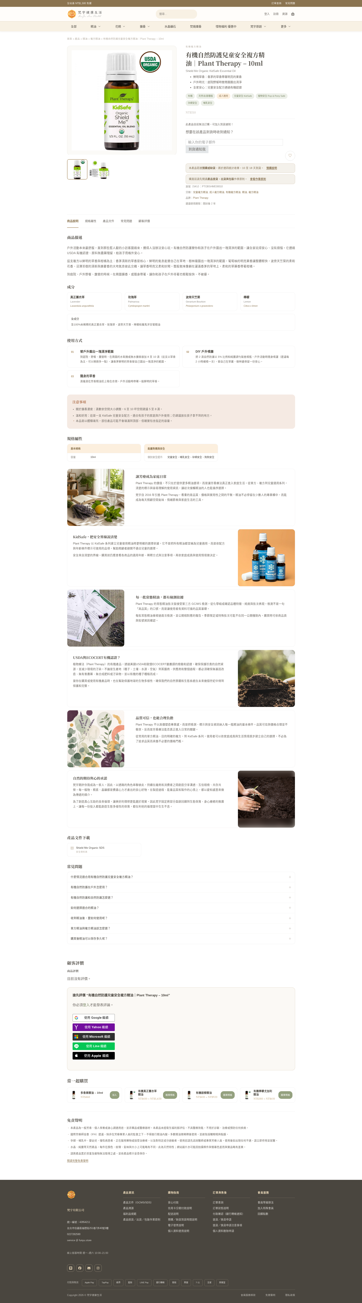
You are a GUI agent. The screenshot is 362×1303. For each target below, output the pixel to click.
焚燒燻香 (195, 26)
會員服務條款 (248, 1295)
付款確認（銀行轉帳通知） (229, 1213)
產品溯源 (128, 1208)
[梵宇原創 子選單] (265, 26)
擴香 (143, 26)
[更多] (289, 26)
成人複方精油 (216, 192)
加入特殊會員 (266, 1208)
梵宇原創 (256, 26)
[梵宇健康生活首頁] (71, 1194)
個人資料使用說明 (178, 1231)
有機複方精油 (233, 192)
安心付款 (173, 1202)
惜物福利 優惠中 (226, 26)
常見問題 (290, 3)
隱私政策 (290, 1295)
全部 (74, 26)
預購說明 (271, 168)
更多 (284, 26)
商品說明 (72, 221)
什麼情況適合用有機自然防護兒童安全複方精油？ (102, 876)
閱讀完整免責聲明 (77, 1160)
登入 (267, 13)
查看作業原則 (258, 179)
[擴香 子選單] (149, 26)
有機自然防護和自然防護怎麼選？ (92, 897)
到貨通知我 (197, 149)
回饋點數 (263, 1213)
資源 (285, 13)
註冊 (276, 13)
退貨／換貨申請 (222, 1219)
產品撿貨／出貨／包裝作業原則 (141, 1219)
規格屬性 (90, 221)
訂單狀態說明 (221, 1208)
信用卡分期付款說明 (180, 1208)
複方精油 (95, 39)
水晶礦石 (170, 26)
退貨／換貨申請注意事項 (227, 1225)
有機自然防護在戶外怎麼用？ (89, 887)
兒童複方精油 (200, 192)
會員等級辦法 (266, 1202)
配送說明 (173, 1213)
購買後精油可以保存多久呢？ (89, 938)
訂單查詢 (276, 3)
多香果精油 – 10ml (92, 1092)
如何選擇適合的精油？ (85, 907)
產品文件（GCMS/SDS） (138, 1202)
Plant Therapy (200, 197)
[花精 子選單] (124, 26)
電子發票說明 (176, 1225)
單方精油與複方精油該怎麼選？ (91, 928)
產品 (77, 39)
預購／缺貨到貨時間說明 (182, 1219)
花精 (118, 26)
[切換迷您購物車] (293, 14)
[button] (171, 174)
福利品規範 (129, 1213)
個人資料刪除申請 (223, 1231)
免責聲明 (270, 1295)
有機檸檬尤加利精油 (262, 1093)
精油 (93, 26)
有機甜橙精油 (204, 1092)
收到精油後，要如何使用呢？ (89, 918)
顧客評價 (144, 221)
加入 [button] (114, 1095)
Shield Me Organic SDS (90, 847)
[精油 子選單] (99, 26)
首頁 (69, 39)
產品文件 (108, 221)
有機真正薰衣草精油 (147, 1093)
